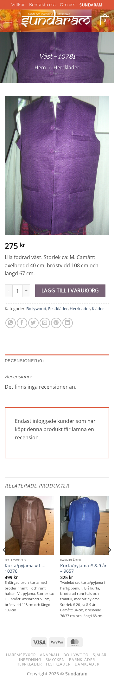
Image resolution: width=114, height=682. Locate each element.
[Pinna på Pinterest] (56, 323)
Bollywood (36, 308)
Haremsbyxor (21, 655)
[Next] (109, 562)
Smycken (55, 659)
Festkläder (58, 308)
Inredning (30, 659)
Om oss (67, 4)
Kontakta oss (42, 4)
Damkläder (87, 664)
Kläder (98, 308)
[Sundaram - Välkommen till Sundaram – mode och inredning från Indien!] (56, 21)
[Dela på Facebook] (22, 323)
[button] (8, 21)
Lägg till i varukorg (70, 290)
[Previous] (5, 562)
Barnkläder (82, 659)
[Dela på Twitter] (33, 323)
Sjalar (99, 655)
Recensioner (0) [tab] (24, 360)
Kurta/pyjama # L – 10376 (25, 568)
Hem (40, 67)
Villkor (18, 4)
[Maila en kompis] (45, 323)
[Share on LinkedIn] (67, 323)
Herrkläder (66, 67)
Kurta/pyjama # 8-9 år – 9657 (83, 568)
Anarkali (49, 655)
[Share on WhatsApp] (10, 323)
